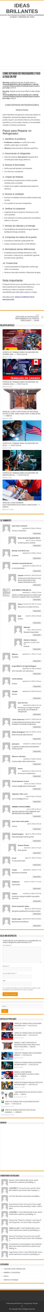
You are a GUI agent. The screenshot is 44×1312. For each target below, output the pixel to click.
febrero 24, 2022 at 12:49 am (32, 784)
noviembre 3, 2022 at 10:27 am (32, 893)
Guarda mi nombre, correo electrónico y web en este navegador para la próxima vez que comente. (21, 989)
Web (4, 981)
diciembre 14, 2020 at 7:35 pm (32, 744)
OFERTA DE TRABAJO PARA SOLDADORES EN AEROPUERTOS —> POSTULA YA (20, 474)
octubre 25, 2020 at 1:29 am (33, 732)
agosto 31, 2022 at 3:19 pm (33, 858)
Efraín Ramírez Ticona (20, 781)
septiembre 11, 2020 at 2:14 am (31, 592)
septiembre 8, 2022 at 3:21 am (32, 705)
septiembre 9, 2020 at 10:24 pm (31, 528)
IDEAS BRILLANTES (22, 8)
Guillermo (16, 882)
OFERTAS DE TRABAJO (11, 1280)
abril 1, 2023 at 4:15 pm (34, 630)
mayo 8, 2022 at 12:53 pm (33, 796)
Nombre (6, 966)
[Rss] (22, 1306)
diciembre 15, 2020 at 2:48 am (32, 759)
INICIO (6, 1276)
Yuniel (14, 870)
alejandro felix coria (19, 794)
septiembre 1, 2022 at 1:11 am (32, 870)
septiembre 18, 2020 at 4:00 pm (31, 668)
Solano (14, 894)
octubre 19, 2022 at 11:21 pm (32, 881)
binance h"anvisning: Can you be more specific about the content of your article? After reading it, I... (25, 1238)
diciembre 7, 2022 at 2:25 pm (32, 848)
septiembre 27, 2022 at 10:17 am (31, 771)
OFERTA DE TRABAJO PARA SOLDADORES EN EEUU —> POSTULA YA (20, 444)
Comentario (7, 945)
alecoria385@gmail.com (20, 799)
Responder (37, 533)
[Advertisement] (22, 42)
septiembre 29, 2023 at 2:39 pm (31, 919)
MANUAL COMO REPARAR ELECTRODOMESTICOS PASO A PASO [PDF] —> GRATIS (21, 505)
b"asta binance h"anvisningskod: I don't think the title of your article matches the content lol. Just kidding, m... (25, 1246)
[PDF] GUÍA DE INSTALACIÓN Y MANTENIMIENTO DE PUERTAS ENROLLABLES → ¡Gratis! (27, 317)
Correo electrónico (9, 973)
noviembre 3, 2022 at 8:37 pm (32, 575)
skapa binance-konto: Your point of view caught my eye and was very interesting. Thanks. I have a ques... (25, 1206)
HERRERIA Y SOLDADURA (12, 1272)
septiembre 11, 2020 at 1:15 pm (31, 654)
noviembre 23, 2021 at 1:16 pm (32, 604)
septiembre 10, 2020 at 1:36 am (31, 553)
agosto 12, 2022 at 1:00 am (33, 834)
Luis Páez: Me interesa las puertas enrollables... (24, 1196)
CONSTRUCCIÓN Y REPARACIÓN (14, 1269)
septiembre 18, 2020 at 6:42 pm (31, 691)
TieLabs (35, 1303)
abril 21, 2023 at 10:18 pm (33, 540)
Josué (14, 858)
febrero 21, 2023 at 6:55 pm (33, 909)
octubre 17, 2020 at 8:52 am (33, 719)
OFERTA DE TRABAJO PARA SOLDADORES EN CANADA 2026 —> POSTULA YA (20, 383)
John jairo (15, 744)
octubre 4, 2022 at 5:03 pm (33, 616)
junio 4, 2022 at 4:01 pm (34, 809)
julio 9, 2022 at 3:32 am (34, 824)
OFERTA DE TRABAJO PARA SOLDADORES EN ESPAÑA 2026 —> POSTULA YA (20, 353)
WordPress (18, 1303)
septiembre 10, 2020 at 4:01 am (31, 566)
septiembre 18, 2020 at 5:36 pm (31, 681)
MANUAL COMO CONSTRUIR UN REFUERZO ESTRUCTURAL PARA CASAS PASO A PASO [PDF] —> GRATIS (21, 413)
